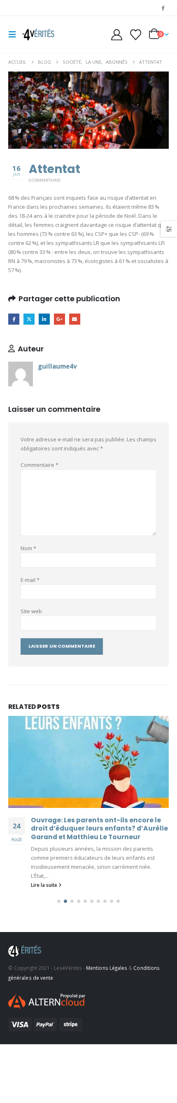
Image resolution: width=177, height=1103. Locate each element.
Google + (59, 319)
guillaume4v (57, 366)
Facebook (13, 319)
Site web (31, 611)
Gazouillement (29, 319)
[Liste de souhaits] (135, 34)
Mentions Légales (106, 968)
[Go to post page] (88, 762)
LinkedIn (44, 319)
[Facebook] (163, 7)
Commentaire (39, 464)
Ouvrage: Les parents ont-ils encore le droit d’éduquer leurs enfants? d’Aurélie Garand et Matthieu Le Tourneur (99, 828)
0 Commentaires (45, 180)
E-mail (30, 580)
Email (74, 319)
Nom (28, 548)
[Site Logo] (37, 34)
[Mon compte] (116, 34)
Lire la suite (44, 884)
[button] (14, 35)
